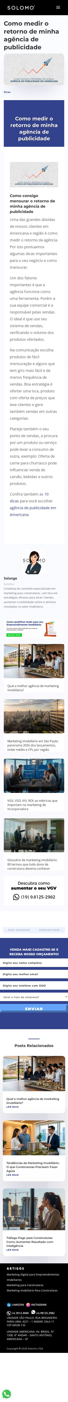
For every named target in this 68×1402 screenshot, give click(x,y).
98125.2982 (45, 1313)
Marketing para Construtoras (25, 1285)
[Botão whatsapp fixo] (6, 1399)
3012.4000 (20, 1313)
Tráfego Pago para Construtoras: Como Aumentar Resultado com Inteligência (29, 1242)
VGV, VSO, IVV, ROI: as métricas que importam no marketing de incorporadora (32, 805)
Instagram (38, 1304)
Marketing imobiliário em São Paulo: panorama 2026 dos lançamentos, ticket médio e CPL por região (33, 745)
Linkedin (18, 1304)
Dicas (7, 92)
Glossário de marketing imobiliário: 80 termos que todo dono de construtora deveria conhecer (32, 864)
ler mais (12, 1107)
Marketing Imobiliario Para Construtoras (32, 1290)
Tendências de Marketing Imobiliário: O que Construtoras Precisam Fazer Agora (33, 1167)
